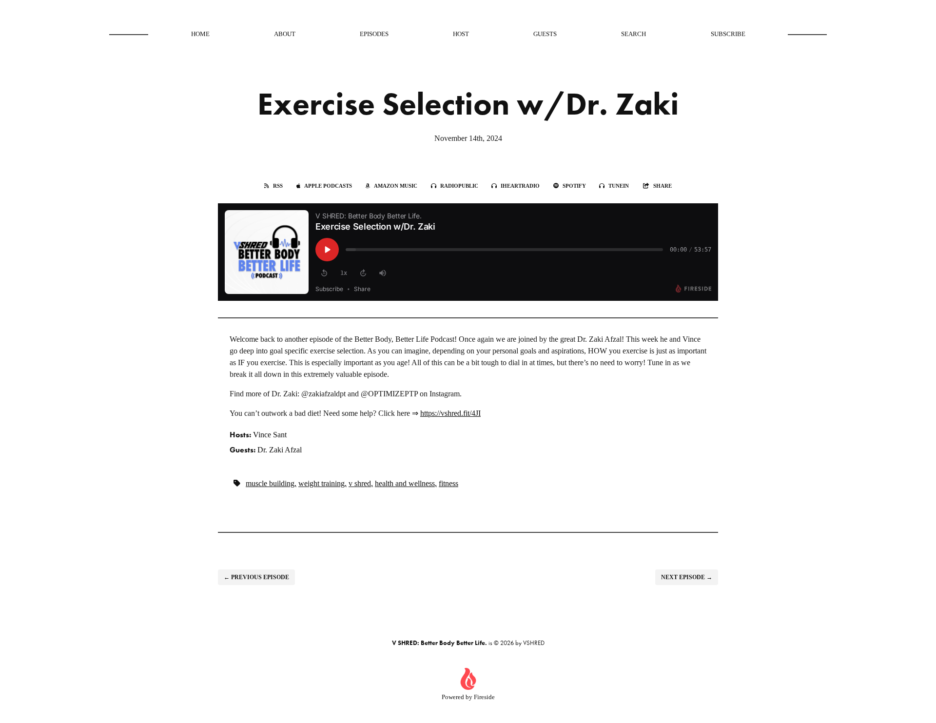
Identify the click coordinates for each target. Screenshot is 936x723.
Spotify (574, 186)
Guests (545, 34)
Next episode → (686, 577)
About (284, 34)
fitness (448, 483)
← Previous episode (256, 577)
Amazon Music (395, 186)
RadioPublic (459, 186)
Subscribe (728, 34)
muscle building (270, 483)
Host (461, 34)
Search (633, 34)
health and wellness (405, 483)
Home (200, 34)
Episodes (374, 34)
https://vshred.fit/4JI (450, 413)
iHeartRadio (520, 186)
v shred (360, 483)
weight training (321, 483)
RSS (278, 186)
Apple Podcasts (328, 186)
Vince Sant (270, 434)
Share (662, 186)
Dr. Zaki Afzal (279, 450)
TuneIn (618, 186)
